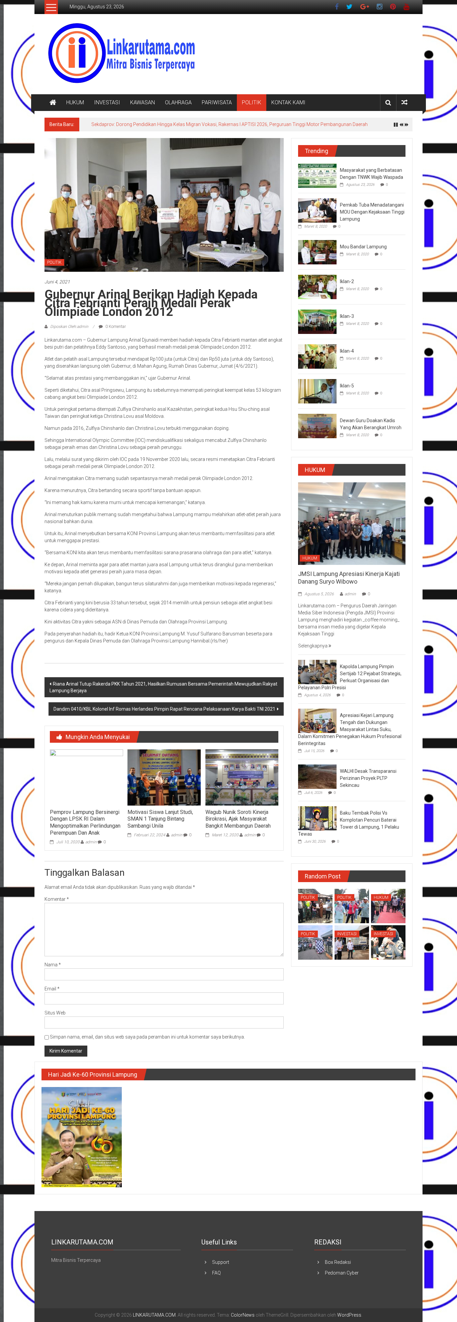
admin (91, 842)
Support (220, 1262)
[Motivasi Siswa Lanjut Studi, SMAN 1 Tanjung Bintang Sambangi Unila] (163, 777)
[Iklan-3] (317, 321)
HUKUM (75, 102)
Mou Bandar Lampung (363, 246)
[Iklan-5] (317, 390)
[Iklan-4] (317, 356)
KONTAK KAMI (288, 102)
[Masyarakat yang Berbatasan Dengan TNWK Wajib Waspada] (317, 175)
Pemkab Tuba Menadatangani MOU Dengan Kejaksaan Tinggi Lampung (372, 212)
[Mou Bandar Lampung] (317, 251)
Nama (52, 964)
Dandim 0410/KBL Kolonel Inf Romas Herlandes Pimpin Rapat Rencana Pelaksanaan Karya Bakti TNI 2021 (164, 709)
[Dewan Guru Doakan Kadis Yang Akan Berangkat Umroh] (317, 425)
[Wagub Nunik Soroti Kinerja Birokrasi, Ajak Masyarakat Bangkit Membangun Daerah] (241, 777)
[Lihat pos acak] (404, 102)
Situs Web (55, 1012)
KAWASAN (142, 102)
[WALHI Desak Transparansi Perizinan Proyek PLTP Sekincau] (317, 776)
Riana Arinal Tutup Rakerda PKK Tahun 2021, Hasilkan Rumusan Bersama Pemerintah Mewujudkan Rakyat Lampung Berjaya (163, 687)
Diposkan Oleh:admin (69, 326)
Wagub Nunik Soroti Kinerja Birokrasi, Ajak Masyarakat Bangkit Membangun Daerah (238, 819)
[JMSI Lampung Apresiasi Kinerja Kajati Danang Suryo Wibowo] (351, 523)
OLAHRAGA (178, 102)
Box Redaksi (338, 1262)
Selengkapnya (313, 645)
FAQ (216, 1273)
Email (52, 988)
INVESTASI (107, 102)
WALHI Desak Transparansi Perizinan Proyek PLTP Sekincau (368, 778)
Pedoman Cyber (342, 1273)
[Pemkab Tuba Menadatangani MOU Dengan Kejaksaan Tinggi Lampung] (317, 210)
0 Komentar (115, 326)
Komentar (56, 899)
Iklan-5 (347, 385)
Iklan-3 (347, 316)
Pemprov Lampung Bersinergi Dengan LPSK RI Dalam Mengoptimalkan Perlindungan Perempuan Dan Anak (85, 822)
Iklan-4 (347, 351)
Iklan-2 (347, 281)
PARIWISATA (217, 102)
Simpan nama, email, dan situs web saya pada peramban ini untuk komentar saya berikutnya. (147, 1037)
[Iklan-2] (317, 286)
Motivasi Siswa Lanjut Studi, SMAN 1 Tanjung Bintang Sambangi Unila (160, 819)
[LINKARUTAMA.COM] (52, 102)
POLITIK (251, 102)
